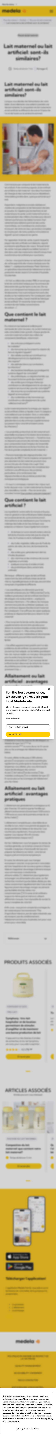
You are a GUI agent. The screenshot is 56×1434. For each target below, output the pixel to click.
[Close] (52, 1392)
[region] (28, 1411)
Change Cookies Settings (28, 1429)
